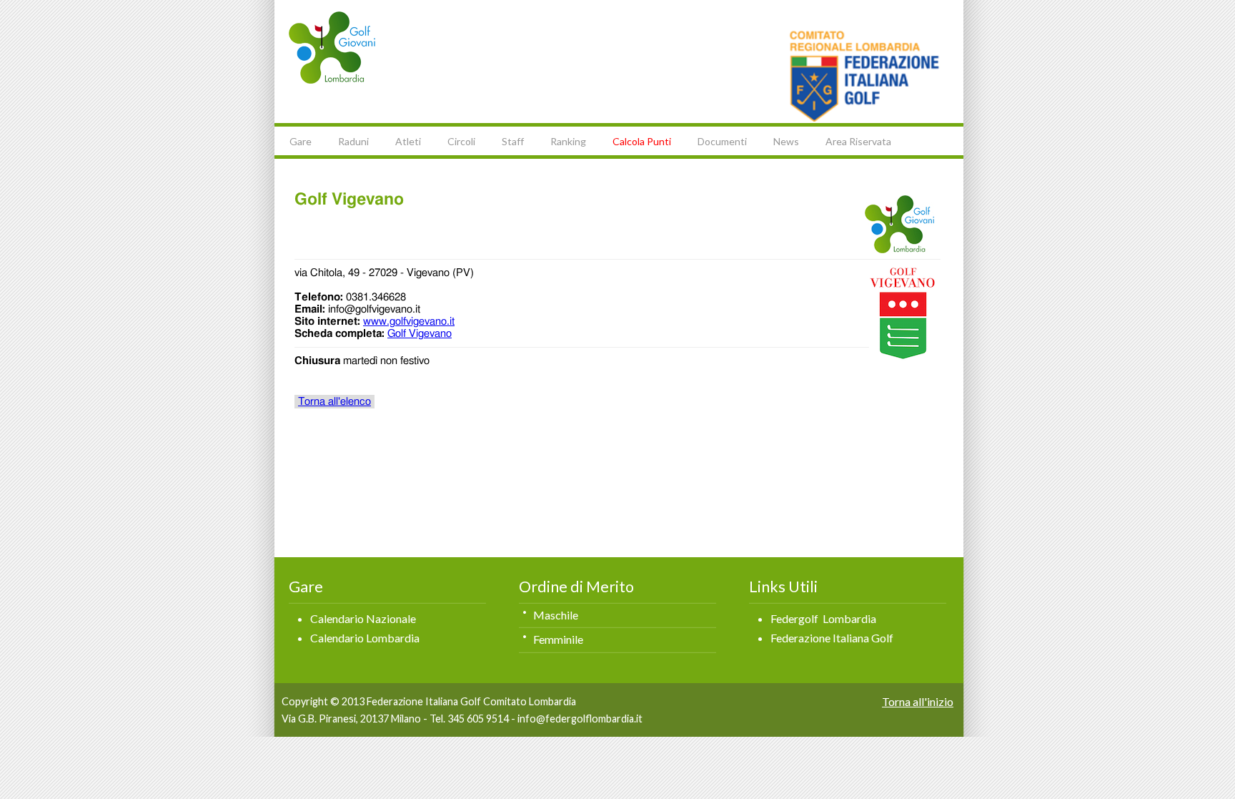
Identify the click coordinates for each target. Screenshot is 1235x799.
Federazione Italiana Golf (831, 637)
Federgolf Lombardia (823, 618)
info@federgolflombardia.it (580, 718)
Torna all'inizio (917, 701)
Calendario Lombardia (365, 637)
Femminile (558, 639)
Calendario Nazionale (363, 618)
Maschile (555, 615)
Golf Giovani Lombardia (332, 47)
